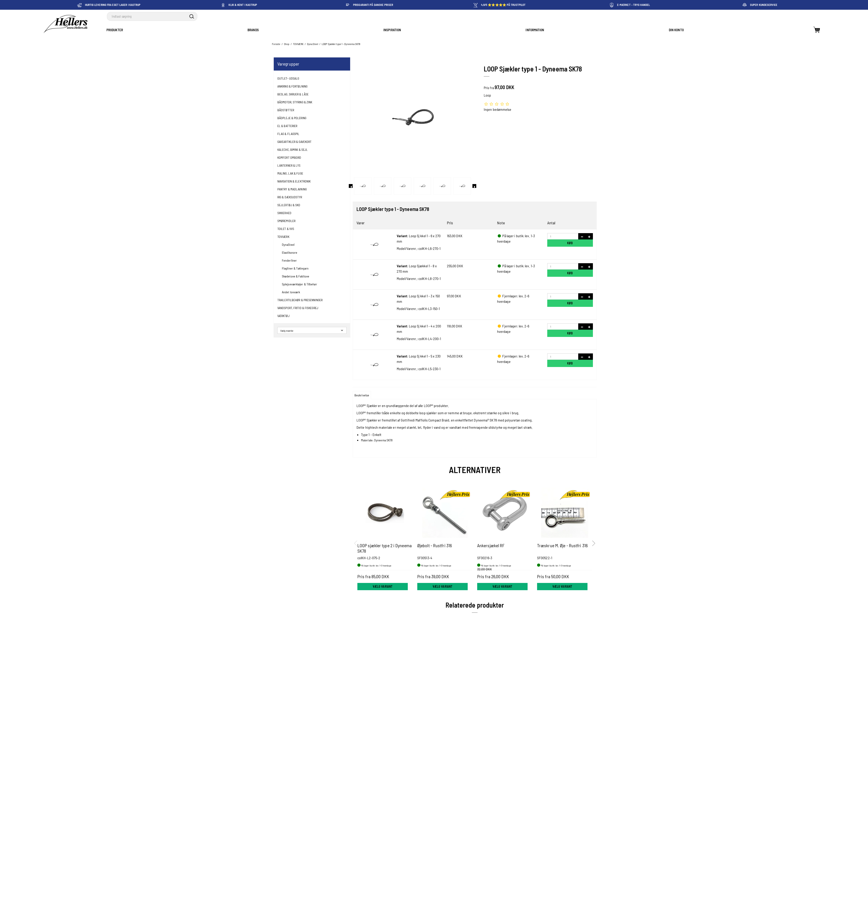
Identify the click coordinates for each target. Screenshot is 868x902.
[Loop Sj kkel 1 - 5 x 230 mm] (374, 364)
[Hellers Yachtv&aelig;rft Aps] (65, 24)
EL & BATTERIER (287, 126)
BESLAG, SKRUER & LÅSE (293, 94)
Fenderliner (289, 260)
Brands (253, 30)
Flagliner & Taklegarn (295, 268)
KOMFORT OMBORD (289, 157)
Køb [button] (570, 243)
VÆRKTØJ (283, 316)
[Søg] (191, 16)
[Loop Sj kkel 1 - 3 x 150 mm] (374, 304)
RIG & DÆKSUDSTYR (289, 197)
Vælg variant (382, 586)
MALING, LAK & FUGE (290, 173)
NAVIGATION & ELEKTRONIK (294, 181)
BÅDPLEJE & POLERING (291, 118)
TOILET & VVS (285, 229)
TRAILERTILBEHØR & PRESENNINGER (300, 300)
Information (535, 30)
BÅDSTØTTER (285, 110)
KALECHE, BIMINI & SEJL (292, 150)
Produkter (114, 30)
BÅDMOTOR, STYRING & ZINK (294, 102)
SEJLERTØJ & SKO (288, 205)
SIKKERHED (284, 213)
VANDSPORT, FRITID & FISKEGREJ (297, 308)
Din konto (676, 30)
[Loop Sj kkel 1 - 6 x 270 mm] (374, 244)
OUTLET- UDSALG (288, 78)
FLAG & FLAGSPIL (288, 134)
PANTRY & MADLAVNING (292, 189)
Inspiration (392, 30)
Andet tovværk (291, 292)
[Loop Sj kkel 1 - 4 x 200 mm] (374, 334)
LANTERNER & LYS (289, 165)
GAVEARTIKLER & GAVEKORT (294, 142)
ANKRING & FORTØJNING (292, 86)
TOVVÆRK (283, 237)
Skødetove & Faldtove (295, 276)
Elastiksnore (289, 252)
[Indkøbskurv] (816, 29)
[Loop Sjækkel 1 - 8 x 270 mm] (374, 274)
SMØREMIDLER (286, 221)
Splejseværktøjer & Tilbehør (299, 284)
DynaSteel (288, 244)
